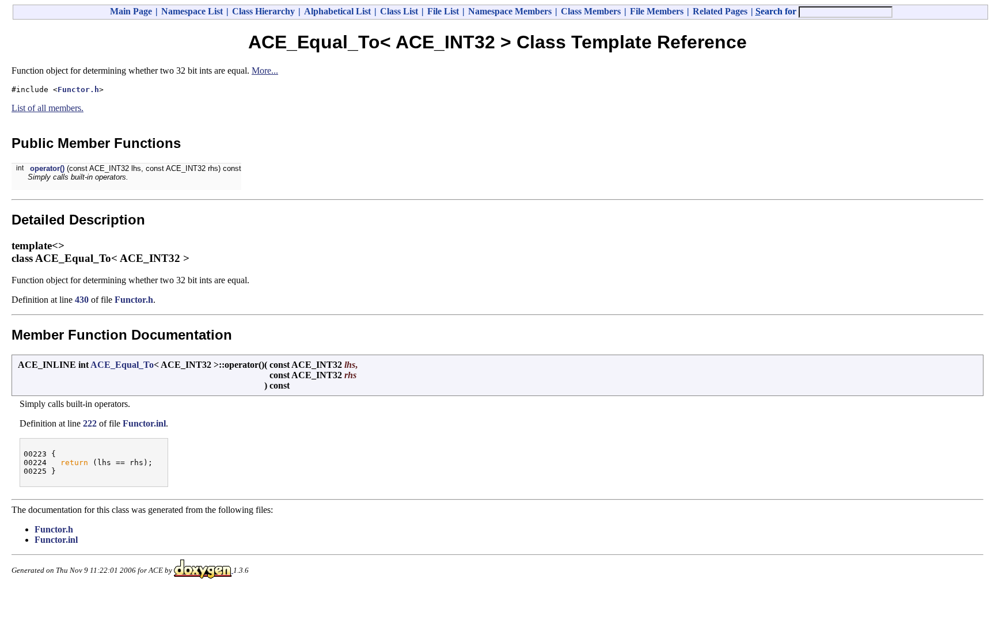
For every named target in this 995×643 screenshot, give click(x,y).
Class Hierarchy (263, 11)
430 (82, 300)
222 (90, 423)
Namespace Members (510, 11)
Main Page (131, 11)
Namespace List (192, 11)
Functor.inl (144, 423)
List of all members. (47, 108)
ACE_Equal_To (122, 365)
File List (443, 11)
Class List (399, 11)
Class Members (591, 11)
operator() (47, 168)
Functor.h (78, 89)
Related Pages (720, 11)
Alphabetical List (337, 11)
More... (265, 70)
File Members (656, 11)
